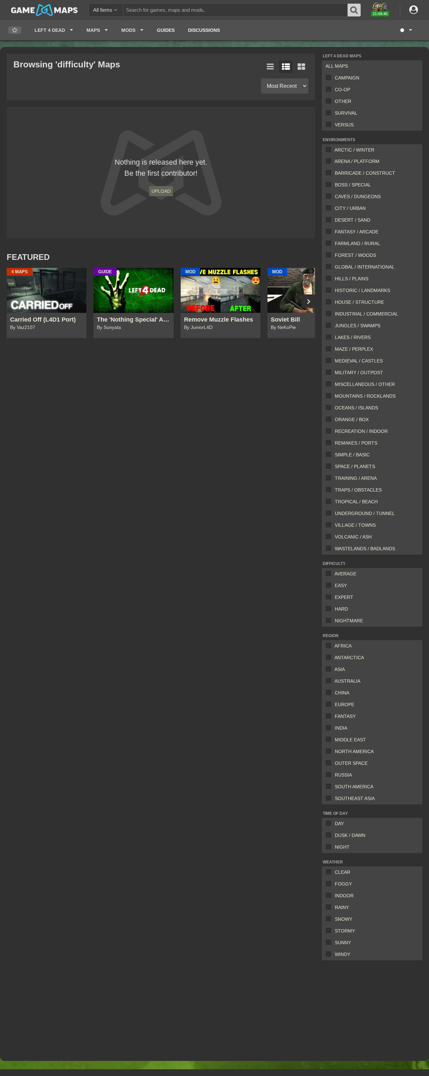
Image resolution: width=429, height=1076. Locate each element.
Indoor (344, 895)
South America (354, 786)
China (342, 692)
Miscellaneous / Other (365, 384)
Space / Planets (355, 466)
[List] (270, 66)
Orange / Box (352, 419)
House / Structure (359, 302)
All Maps (336, 66)
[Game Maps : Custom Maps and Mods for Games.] (44, 9)
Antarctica (349, 657)
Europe (344, 704)
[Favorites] (14, 30)
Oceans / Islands (356, 407)
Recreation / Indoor (361, 431)
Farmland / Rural (357, 243)
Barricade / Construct (365, 173)
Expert (344, 597)
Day (339, 823)
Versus (344, 124)
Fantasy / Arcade (356, 231)
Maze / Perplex (354, 349)
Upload (161, 191)
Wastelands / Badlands (365, 548)
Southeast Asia (355, 798)
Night (342, 847)
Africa (343, 645)
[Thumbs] (301, 66)
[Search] (354, 10)
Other (343, 101)
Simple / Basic (352, 454)
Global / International (364, 267)
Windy (342, 954)
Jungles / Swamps (357, 325)
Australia (347, 681)
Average (345, 573)
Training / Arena (356, 478)
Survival (346, 113)
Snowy (343, 919)
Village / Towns (355, 525)
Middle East (350, 739)
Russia (343, 775)
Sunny (343, 942)
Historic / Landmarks (362, 290)
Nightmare (349, 620)
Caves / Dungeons (358, 196)
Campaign (347, 77)
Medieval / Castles (359, 360)
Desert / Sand (352, 220)
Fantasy (345, 716)
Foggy (343, 884)
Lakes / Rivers (353, 337)
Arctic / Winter (354, 150)
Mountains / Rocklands (365, 396)
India (341, 728)
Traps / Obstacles (358, 490)
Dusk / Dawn (350, 835)
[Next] (308, 301)
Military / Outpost (359, 372)
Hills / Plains (351, 278)
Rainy (342, 907)
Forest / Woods (355, 255)
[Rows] (286, 66)
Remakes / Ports (356, 443)
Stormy (345, 930)
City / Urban (350, 208)
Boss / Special (353, 184)
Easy (341, 585)
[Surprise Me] (405, 30)
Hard (341, 609)
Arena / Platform (356, 161)
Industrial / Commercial (366, 314)
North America (354, 751)
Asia (339, 669)
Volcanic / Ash (353, 537)
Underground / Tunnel (365, 513)
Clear (342, 872)
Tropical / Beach (356, 501)
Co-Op (342, 89)
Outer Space (351, 763)
